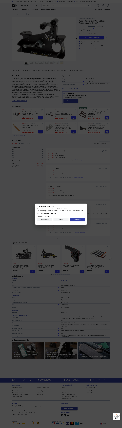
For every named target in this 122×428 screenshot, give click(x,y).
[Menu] (119, 414)
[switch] (116, 418)
